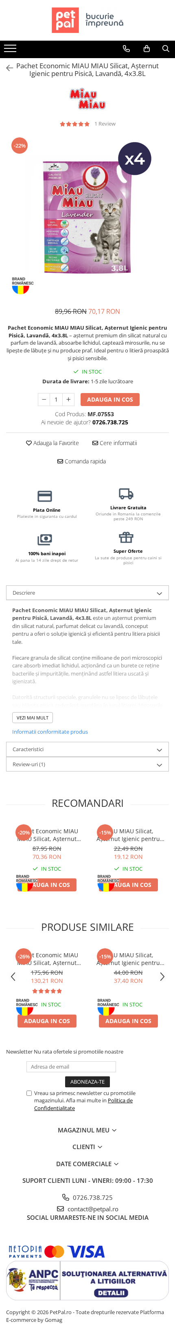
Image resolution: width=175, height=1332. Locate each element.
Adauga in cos (110, 399)
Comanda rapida (84, 461)
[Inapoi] (6, 68)
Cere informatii (117, 443)
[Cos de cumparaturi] (146, 49)
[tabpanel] (87, 217)
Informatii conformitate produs (50, 731)
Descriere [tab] (24, 592)
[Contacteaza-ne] (126, 49)
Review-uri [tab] (29, 764)
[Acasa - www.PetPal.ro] (87, 20)
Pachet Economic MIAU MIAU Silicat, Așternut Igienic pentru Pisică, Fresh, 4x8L (47, 959)
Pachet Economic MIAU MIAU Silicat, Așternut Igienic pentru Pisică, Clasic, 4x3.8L (47, 835)
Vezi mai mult (32, 718)
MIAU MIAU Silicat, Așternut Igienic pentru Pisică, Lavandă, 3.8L (128, 835)
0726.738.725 (92, 1197)
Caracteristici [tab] (28, 749)
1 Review (105, 123)
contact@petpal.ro (92, 1209)
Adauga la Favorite (55, 443)
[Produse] (11, 51)
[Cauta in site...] (166, 49)
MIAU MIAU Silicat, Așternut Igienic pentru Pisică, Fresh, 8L (128, 959)
